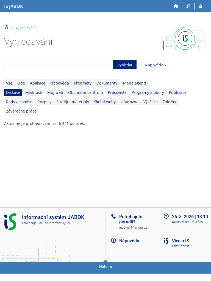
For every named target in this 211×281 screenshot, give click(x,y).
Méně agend (134, 83)
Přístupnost (180, 246)
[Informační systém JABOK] (6, 27)
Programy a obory (148, 92)
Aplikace (37, 83)
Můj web (55, 92)
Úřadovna (129, 101)
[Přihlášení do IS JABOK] (201, 6)
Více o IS (180, 240)
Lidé (21, 83)
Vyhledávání (25, 27)
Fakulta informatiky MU (54, 223)
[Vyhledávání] (188, 6)
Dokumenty (106, 83)
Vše (9, 83)
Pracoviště (117, 92)
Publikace (178, 92)
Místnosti (33, 92)
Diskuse (13, 92)
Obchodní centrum (85, 92)
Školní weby (105, 101)
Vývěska (150, 101)
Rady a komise (19, 101)
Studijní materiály (72, 101)
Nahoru (105, 267)
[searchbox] (58, 64)
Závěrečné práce (21, 111)
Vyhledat (124, 65)
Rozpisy (44, 101)
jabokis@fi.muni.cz (133, 227)
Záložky (169, 101)
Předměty (82, 83)
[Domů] (176, 6)
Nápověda (154, 65)
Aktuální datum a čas (187, 222)
